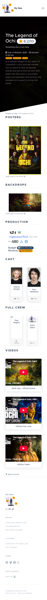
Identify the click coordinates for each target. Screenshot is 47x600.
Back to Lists (12, 113)
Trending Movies (12, 526)
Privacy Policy (10, 593)
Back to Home (13, 474)
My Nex (18, 8)
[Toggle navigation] (43, 8)
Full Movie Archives (14, 530)
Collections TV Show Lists (16, 544)
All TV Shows (11, 547)
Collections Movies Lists (16, 523)
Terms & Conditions (24, 593)
